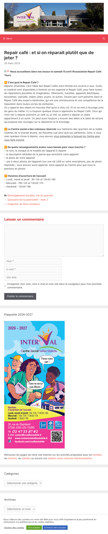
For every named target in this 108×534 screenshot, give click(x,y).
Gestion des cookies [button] (14, 527)
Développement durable (21, 195)
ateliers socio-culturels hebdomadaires (70, 458)
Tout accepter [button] (34, 527)
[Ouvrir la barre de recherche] (104, 38)
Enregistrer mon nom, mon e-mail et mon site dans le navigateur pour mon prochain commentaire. (54, 286)
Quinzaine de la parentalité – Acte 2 (27, 199)
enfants (12, 458)
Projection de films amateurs (23, 204)
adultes (26, 458)
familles (97, 454)
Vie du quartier (44, 195)
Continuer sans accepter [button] (55, 527)
